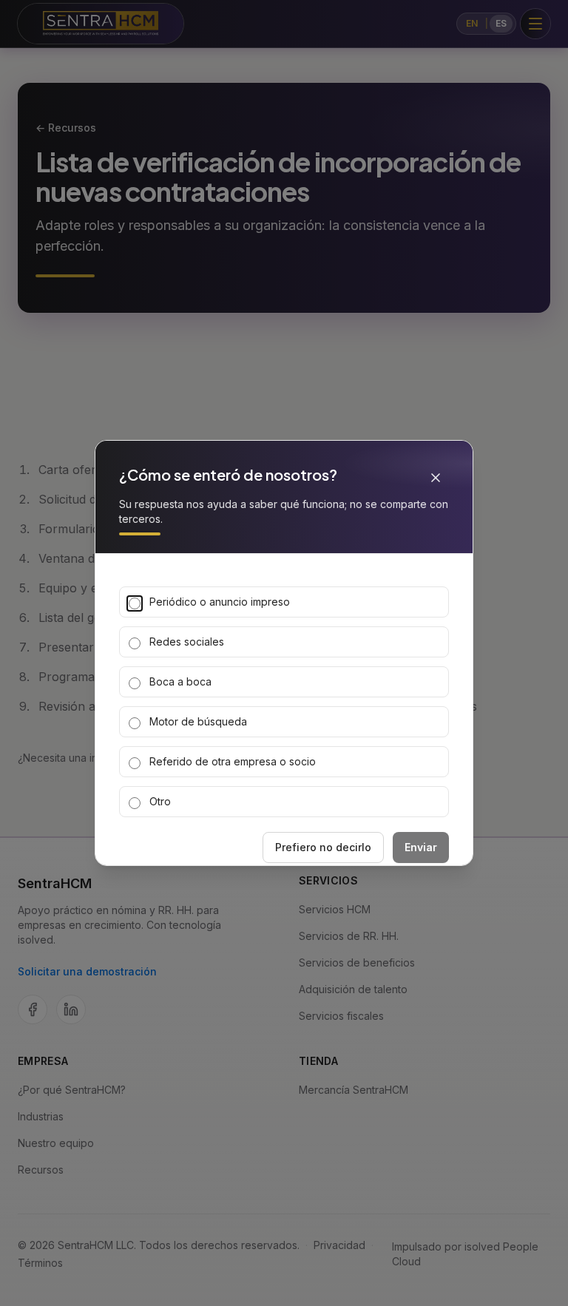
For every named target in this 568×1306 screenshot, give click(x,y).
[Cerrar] (435, 477)
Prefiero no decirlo (323, 847)
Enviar (421, 847)
